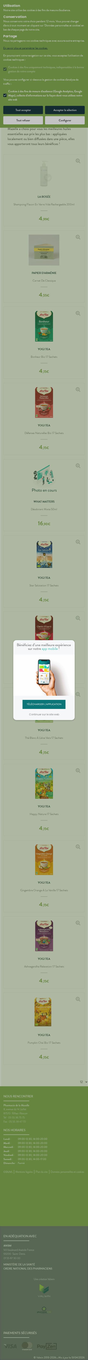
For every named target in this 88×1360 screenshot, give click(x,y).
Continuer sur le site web (44, 714)
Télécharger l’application (44, 704)
